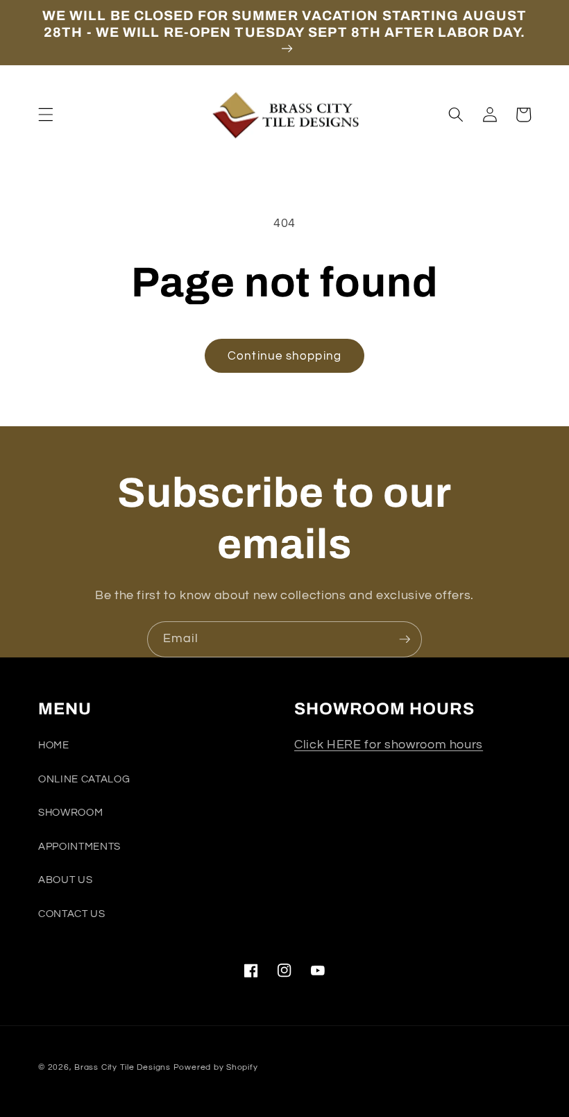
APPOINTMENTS (79, 846)
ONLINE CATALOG (84, 778)
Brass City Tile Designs (122, 1067)
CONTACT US (71, 913)
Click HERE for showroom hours (388, 745)
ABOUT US (65, 879)
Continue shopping (284, 356)
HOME (53, 744)
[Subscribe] (404, 639)
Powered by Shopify (215, 1067)
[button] (45, 114)
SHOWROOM (70, 812)
